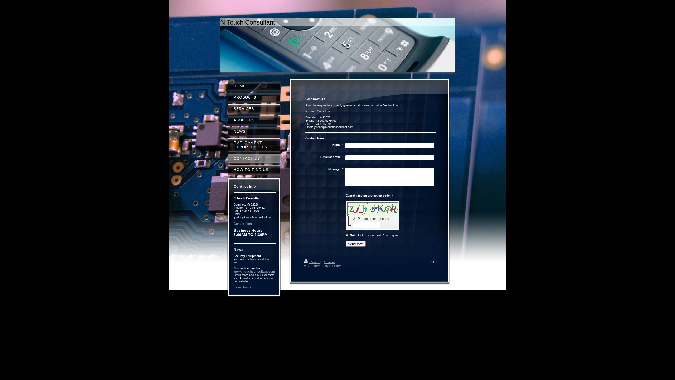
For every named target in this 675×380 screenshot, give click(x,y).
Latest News (242, 287)
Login (433, 261)
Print (314, 262)
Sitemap (329, 262)
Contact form (243, 224)
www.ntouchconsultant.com (254, 271)
